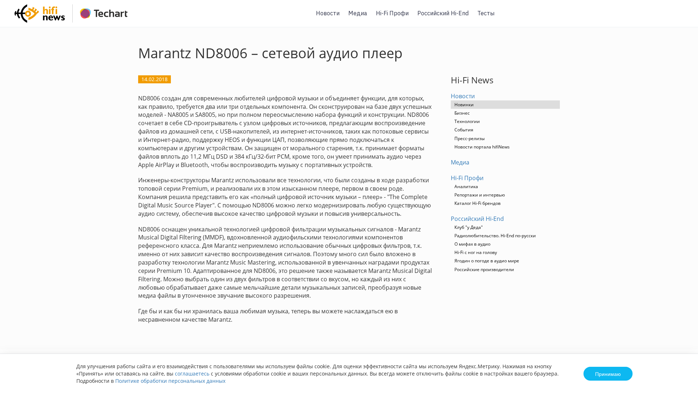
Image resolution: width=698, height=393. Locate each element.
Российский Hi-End (443, 13)
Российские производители (484, 269)
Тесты (485, 13)
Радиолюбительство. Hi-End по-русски (495, 236)
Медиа (357, 13)
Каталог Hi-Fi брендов (477, 203)
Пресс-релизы (469, 138)
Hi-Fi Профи (392, 13)
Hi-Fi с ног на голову (475, 252)
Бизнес (462, 113)
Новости (328, 13)
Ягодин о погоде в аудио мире (486, 261)
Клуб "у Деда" (468, 227)
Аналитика (466, 186)
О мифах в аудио (472, 244)
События (463, 130)
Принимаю (608, 373)
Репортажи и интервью (479, 195)
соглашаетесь (192, 373)
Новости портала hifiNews (482, 147)
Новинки (464, 105)
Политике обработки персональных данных (170, 380)
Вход (681, 17)
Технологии (467, 121)
